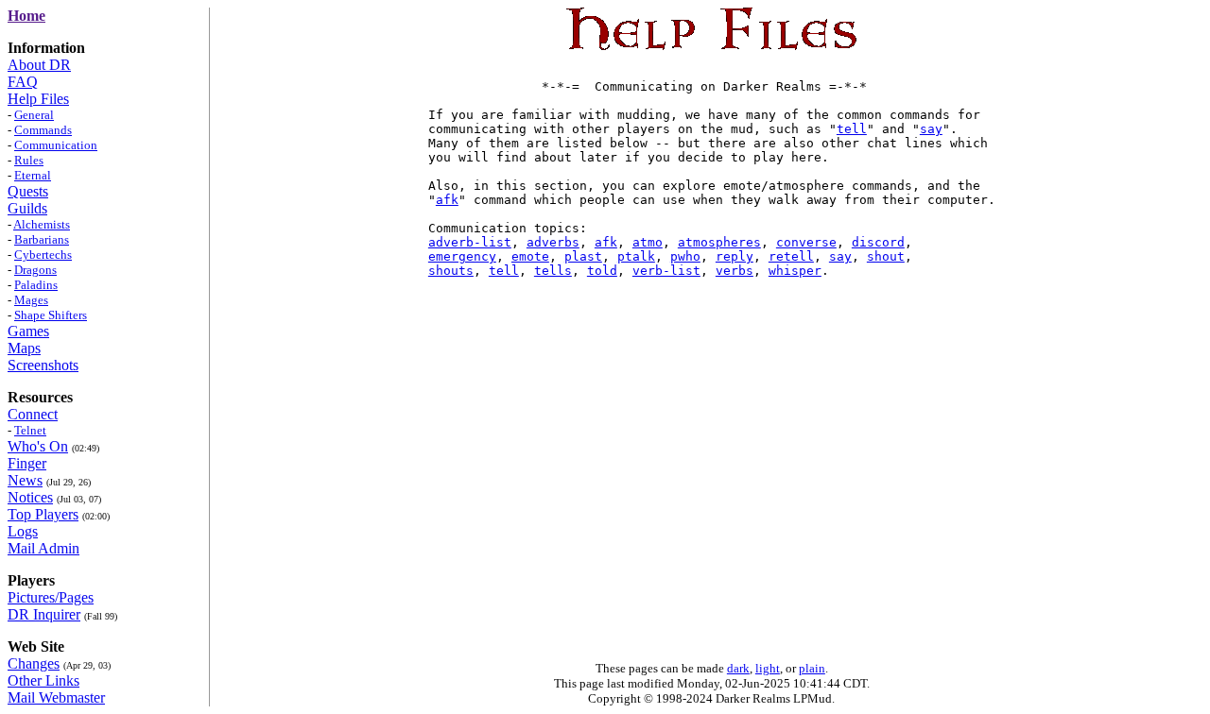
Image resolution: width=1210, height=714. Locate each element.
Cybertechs (43, 254)
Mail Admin (43, 548)
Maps (24, 348)
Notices (30, 497)
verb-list (666, 271)
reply (734, 256)
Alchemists (41, 224)
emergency (462, 256)
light (767, 668)
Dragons (35, 270)
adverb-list (469, 242)
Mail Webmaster (56, 697)
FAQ (23, 82)
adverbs (553, 242)
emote (530, 256)
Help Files (38, 99)
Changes (34, 663)
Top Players (43, 514)
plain (812, 668)
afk (447, 200)
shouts (451, 271)
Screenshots (43, 365)
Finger (27, 463)
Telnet (30, 430)
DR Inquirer (44, 614)
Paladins (36, 285)
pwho (685, 256)
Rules (28, 160)
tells (553, 271)
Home (26, 16)
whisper (795, 271)
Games (28, 331)
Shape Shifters (50, 315)
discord (878, 242)
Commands (43, 130)
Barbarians (41, 239)
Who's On (38, 446)
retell (791, 256)
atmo (647, 242)
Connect (33, 414)
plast (583, 256)
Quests (28, 191)
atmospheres (719, 242)
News (25, 480)
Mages (31, 300)
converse (806, 242)
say (931, 129)
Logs (23, 531)
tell (852, 129)
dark (738, 668)
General (34, 115)
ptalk (636, 256)
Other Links (43, 680)
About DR (39, 65)
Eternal (32, 175)
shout (886, 256)
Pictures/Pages (51, 597)
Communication (55, 145)
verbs (734, 271)
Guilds (27, 208)
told (602, 271)
